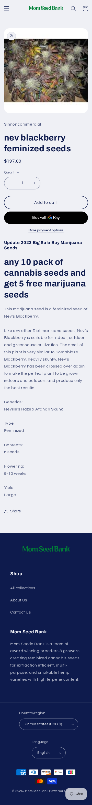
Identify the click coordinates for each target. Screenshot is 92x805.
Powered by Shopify (64, 791)
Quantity (11, 172)
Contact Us (20, 612)
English (43, 753)
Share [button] (15, 511)
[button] (7, 8)
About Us (18, 600)
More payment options (46, 230)
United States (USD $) (43, 724)
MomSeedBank (36, 791)
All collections (22, 588)
